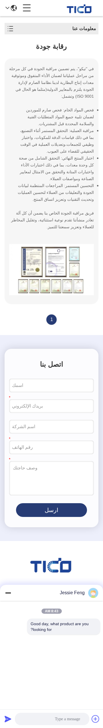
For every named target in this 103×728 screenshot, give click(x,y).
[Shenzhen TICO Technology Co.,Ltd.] (79, 8)
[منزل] (51, 570)
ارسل (51, 510)
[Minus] (8, 592)
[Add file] (96, 719)
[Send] (8, 719)
